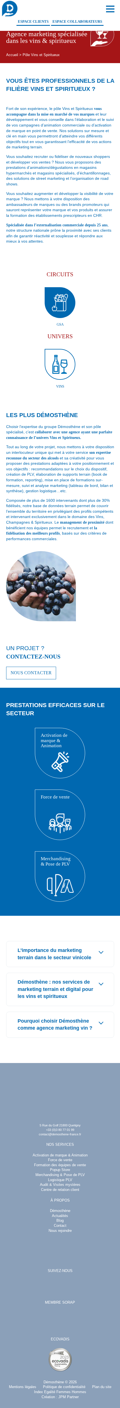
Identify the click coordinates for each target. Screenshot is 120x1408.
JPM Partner (68, 1397)
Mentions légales (22, 1387)
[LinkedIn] (44, 1286)
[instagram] (59, 1286)
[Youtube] (75, 1286)
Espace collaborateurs (77, 22)
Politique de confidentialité (64, 1387)
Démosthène (54, 1382)
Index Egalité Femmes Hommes (60, 1392)
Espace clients (33, 22)
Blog (60, 1221)
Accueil (12, 55)
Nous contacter (31, 672)
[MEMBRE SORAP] (60, 1321)
